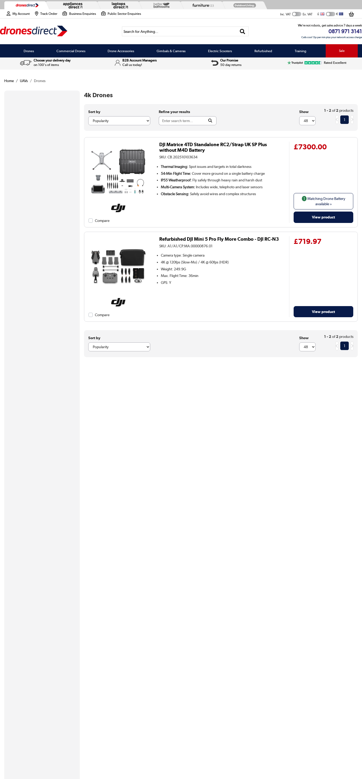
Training (300, 51)
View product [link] (323, 217)
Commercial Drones (70, 51)
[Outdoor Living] (243, 5)
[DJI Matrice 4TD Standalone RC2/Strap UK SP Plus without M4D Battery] (118, 200)
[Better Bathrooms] (160, 5)
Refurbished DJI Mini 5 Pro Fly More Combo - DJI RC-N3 (219, 239)
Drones (29, 51)
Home (9, 81)
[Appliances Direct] (72, 5)
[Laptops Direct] (118, 5)
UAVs (24, 81)
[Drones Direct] (25, 5)
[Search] (242, 31)
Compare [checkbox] (102, 220)
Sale (342, 51)
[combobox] (185, 31)
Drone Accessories (121, 51)
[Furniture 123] (202, 5)
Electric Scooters (220, 51)
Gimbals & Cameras (171, 51)
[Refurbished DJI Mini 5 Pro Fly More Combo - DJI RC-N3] (118, 295)
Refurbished (263, 51)
